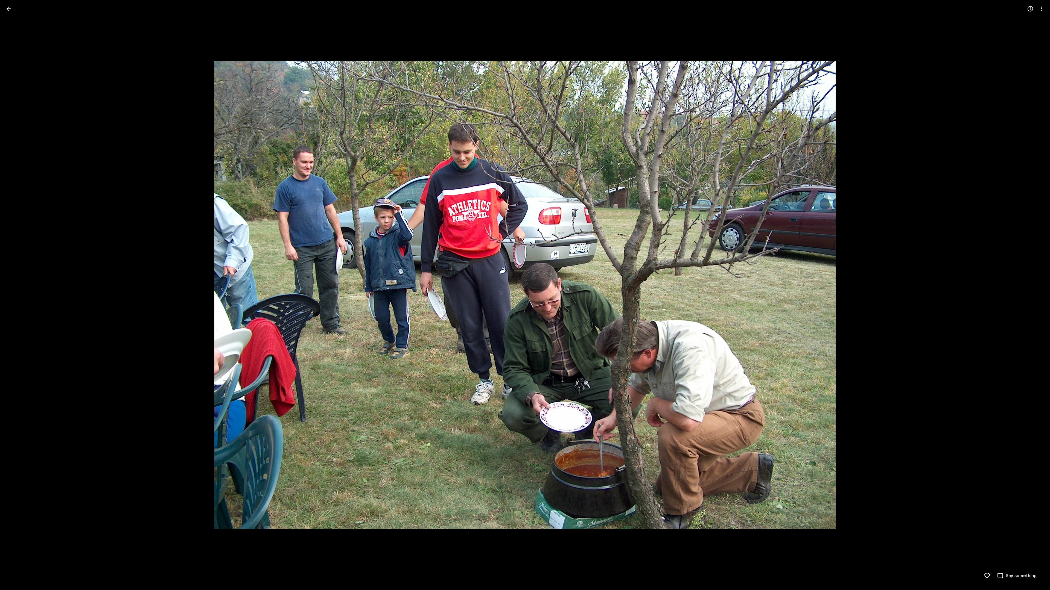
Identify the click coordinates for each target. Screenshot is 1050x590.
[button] (15, 295)
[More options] (1041, 8)
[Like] (987, 576)
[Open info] (1030, 8)
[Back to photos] (8, 8)
